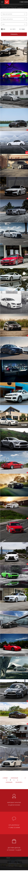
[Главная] (6, 2)
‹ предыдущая (14, 778)
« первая (5, 778)
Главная (8, 858)
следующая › (9, 782)
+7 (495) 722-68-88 (23, 2)
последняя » (19, 782)
